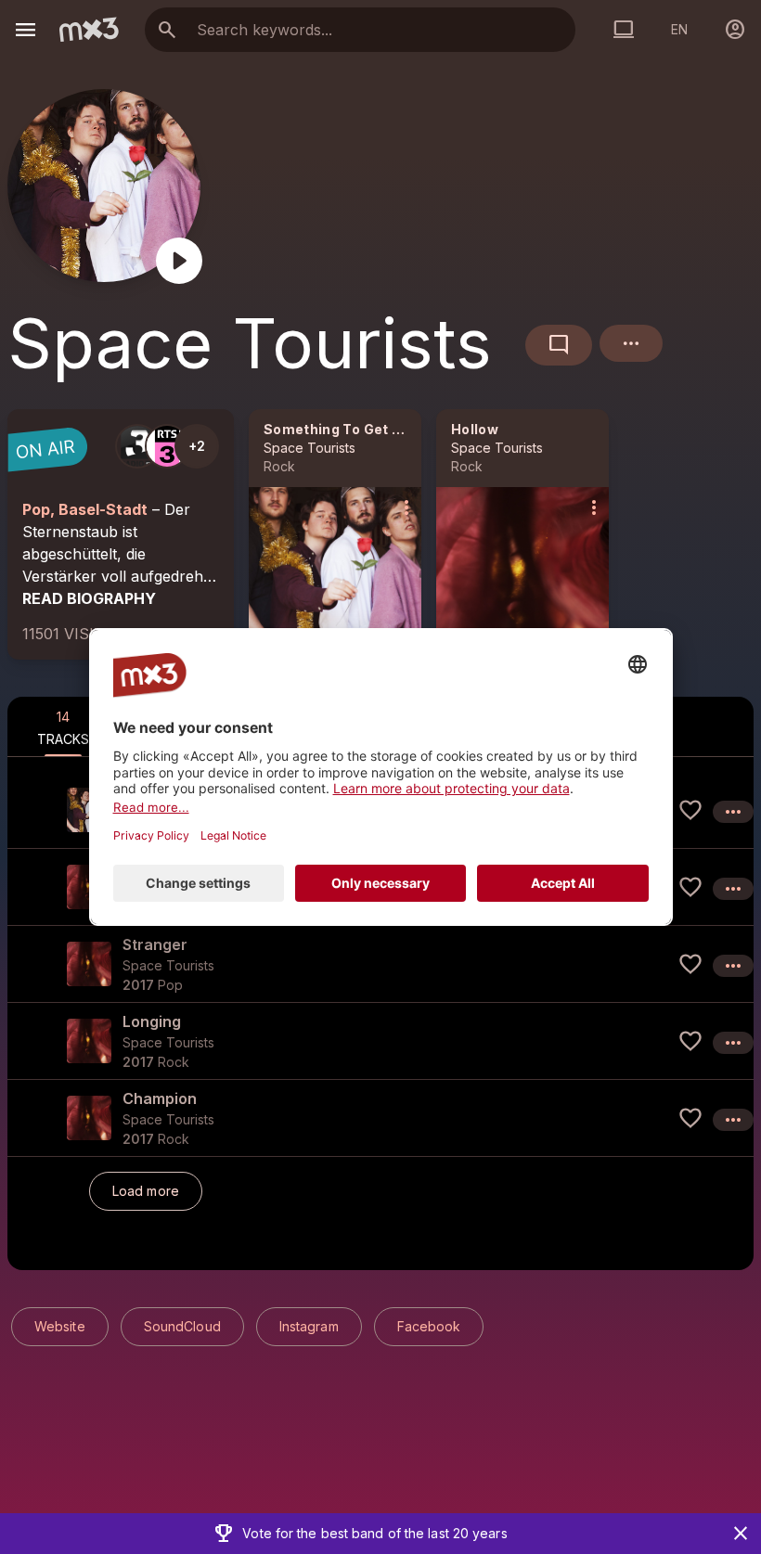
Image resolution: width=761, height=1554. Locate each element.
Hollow (474, 429)
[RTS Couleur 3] (167, 446)
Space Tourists (309, 448)
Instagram (309, 1326)
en (679, 29)
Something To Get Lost (343, 429)
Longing (152, 1021)
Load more (145, 1191)
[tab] (63, 726)
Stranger (155, 944)
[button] (380, 963)
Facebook (429, 1326)
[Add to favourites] (690, 810)
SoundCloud (182, 1326)
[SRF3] (137, 446)
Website (59, 1326)
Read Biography (89, 598)
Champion (160, 1098)
